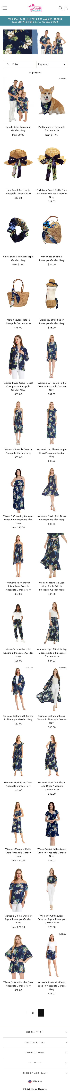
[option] (35, 21)
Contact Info (35, 1052)
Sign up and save (35, 1073)
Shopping (35, 1062)
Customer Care (35, 1042)
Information (35, 1032)
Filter (15, 64)
